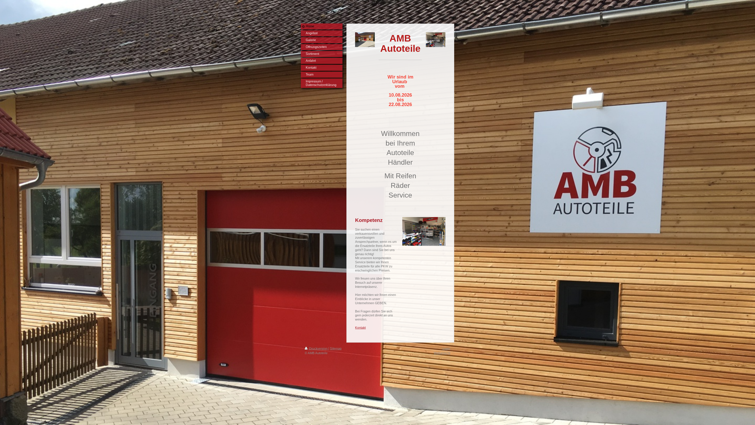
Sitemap (336, 348)
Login (446, 348)
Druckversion (318, 348)
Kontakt (360, 327)
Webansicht (442, 353)
